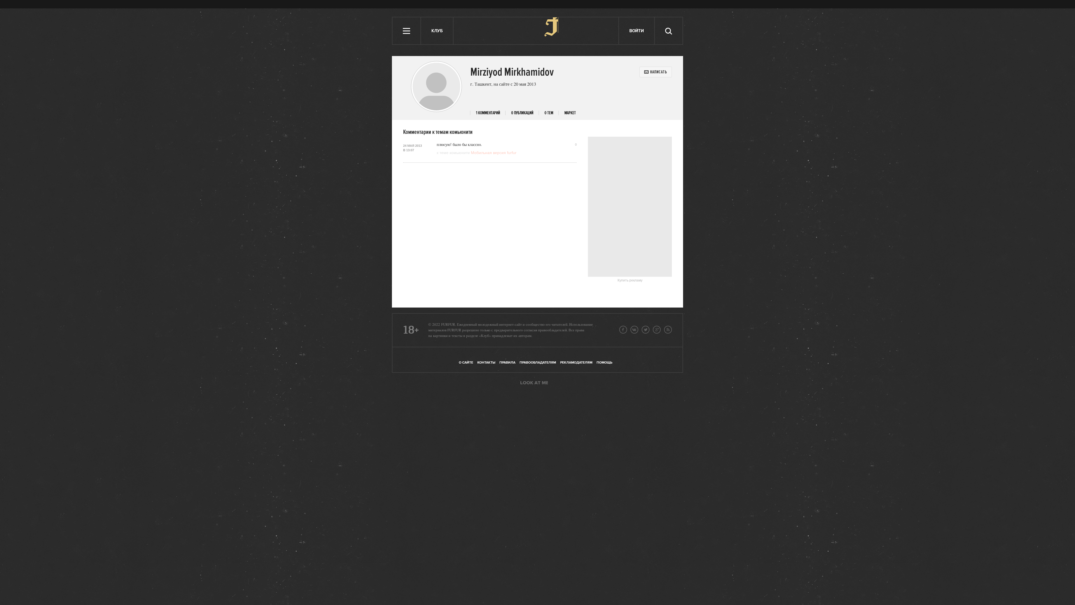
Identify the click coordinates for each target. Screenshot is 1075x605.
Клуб (437, 31)
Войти (636, 31)
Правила (507, 362)
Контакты (486, 362)
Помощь (604, 362)
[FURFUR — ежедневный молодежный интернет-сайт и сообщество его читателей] (536, 30)
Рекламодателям (576, 362)
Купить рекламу (630, 280)
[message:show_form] (655, 72)
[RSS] (668, 330)
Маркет (570, 113)
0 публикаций (522, 113)
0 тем (548, 113)
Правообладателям (538, 362)
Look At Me (534, 383)
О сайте (466, 362)
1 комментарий (488, 113)
